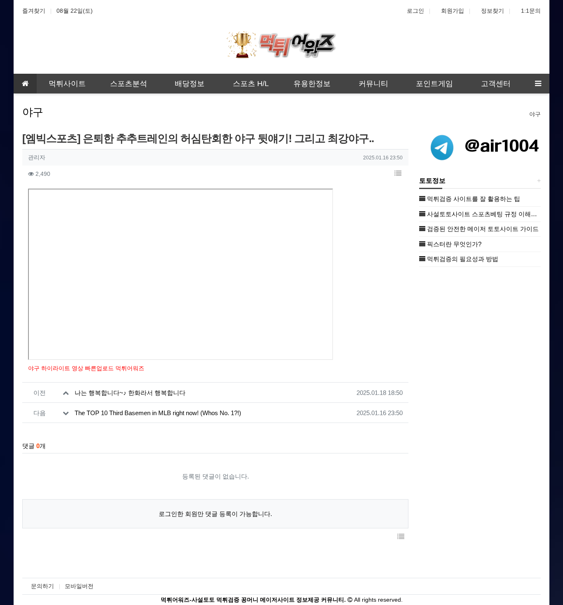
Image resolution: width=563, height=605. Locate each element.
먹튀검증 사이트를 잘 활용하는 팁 (472, 198)
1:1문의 (531, 10)
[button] (398, 174)
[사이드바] (537, 83)
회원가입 (452, 10)
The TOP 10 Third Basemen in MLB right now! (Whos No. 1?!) (158, 412)
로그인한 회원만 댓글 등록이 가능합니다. (215, 513)
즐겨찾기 (33, 10)
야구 (535, 114)
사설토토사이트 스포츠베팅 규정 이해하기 (483, 213)
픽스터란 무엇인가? (453, 244)
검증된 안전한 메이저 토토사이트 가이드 (482, 228)
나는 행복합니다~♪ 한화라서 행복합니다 (130, 392)
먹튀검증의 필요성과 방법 (461, 258)
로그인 (415, 10)
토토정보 (432, 180)
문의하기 (42, 586)
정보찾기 (492, 10)
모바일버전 (79, 586)
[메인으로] (25, 83)
